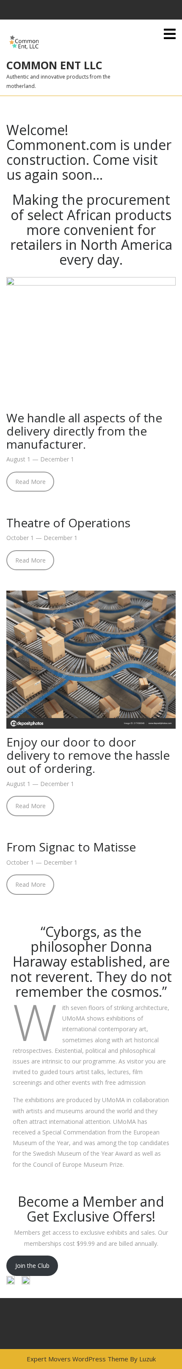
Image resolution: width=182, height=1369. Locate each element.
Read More (30, 482)
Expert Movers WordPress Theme (77, 1359)
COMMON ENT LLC (54, 65)
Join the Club (32, 1266)
